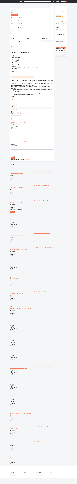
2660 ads (15, 106)
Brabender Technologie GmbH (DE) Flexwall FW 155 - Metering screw (20, 413)
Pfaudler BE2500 (12, 324)
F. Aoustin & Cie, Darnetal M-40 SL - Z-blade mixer (17, 173)
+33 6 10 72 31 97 (63, 23)
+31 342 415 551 (19, 113)
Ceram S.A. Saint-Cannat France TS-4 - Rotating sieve (18, 368)
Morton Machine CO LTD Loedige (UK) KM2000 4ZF (18, 293)
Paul (10, 443)
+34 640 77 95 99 (63, 24)
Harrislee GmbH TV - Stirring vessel (15, 383)
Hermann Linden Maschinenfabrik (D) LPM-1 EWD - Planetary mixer (20, 308)
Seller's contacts (12, 472)
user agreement (27, 159)
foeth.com (12, 120)
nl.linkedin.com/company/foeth (15, 121)
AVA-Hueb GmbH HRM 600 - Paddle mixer (16, 202)
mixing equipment (20, 17)
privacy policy (21, 159)
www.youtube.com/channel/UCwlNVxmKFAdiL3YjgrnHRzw (18, 122)
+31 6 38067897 (19, 125)
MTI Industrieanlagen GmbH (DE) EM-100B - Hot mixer (18, 263)
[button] (51, 7)
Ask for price (13, 12)
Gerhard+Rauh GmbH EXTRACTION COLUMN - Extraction (19, 249)
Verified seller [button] (14, 105)
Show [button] (16, 113)
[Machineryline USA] (14, 1)
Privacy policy (25, 471)
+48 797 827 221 (19, 119)
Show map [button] (25, 135)
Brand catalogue (26, 475)
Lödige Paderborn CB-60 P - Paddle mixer (16, 187)
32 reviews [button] (62, 16)
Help (10, 471)
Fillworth (11, 457)
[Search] (24, 1)
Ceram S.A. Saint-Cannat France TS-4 (16, 428)
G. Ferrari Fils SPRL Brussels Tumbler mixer (17, 235)
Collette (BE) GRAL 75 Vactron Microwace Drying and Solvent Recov (20, 278)
